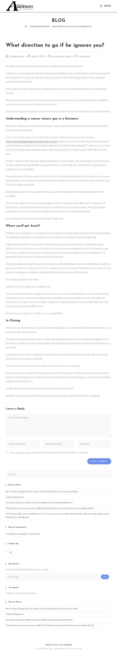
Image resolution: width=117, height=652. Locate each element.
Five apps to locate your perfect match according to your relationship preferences (39, 502)
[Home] (26, 26)
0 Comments (84, 56)
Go (104, 577)
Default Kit (34, 534)
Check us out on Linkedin (58, 645)
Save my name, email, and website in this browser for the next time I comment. (49, 452)
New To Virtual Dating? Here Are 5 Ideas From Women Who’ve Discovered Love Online (42, 491)
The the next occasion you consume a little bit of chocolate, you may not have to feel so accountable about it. (50, 508)
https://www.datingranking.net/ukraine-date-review (31, 141)
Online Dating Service (15, 497)
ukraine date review (61, 56)
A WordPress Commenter (17, 534)
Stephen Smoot (17, 56)
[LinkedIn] (10, 552)
